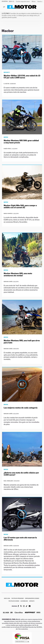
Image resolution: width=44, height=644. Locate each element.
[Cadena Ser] (38, 613)
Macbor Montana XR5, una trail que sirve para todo (22, 341)
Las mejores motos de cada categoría (20, 408)
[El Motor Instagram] (24, 606)
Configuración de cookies (32, 598)
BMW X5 (11, 1)
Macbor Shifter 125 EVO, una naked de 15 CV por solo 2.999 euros (22, 77)
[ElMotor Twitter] (21, 606)
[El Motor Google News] (30, 606)
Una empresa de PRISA (22, 636)
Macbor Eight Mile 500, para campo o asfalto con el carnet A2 (20, 206)
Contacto (31, 601)
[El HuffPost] (30, 613)
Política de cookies (14, 601)
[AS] (11, 612)
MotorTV (7, 72)
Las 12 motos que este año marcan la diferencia (20, 539)
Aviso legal (7, 598)
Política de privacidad (18, 598)
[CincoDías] (18, 613)
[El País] (6, 613)
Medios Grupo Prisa (22, 641)
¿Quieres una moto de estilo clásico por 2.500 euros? (21, 474)
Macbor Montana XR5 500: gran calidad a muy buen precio (21, 141)
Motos (34, 1)
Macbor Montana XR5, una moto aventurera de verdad (18, 274)
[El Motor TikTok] (26, 606)
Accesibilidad (24, 601)
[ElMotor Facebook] (18, 606)
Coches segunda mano (23, 1)
